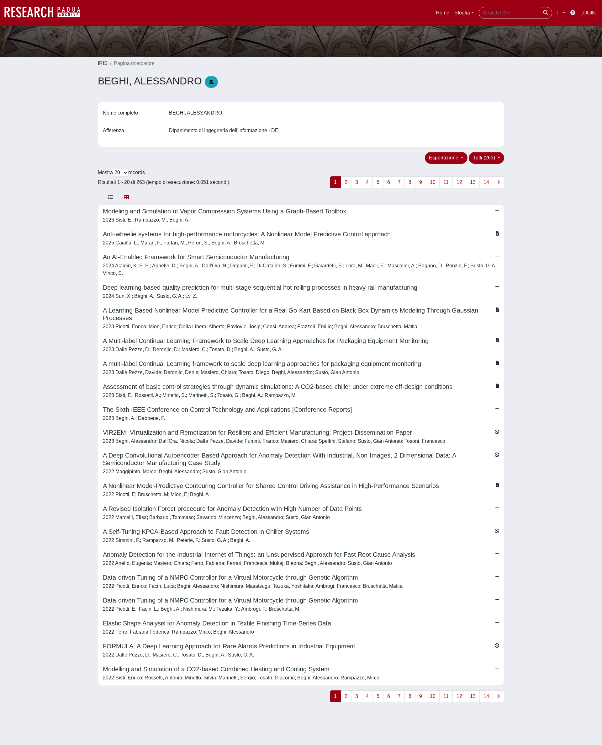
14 (486, 182)
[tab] (111, 197)
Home (442, 12)
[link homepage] (45, 13)
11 (446, 182)
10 (433, 182)
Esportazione (444, 157)
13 (473, 182)
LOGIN (588, 12)
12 (459, 182)
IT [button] (559, 12)
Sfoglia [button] (462, 12)
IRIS (103, 63)
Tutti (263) (484, 157)
